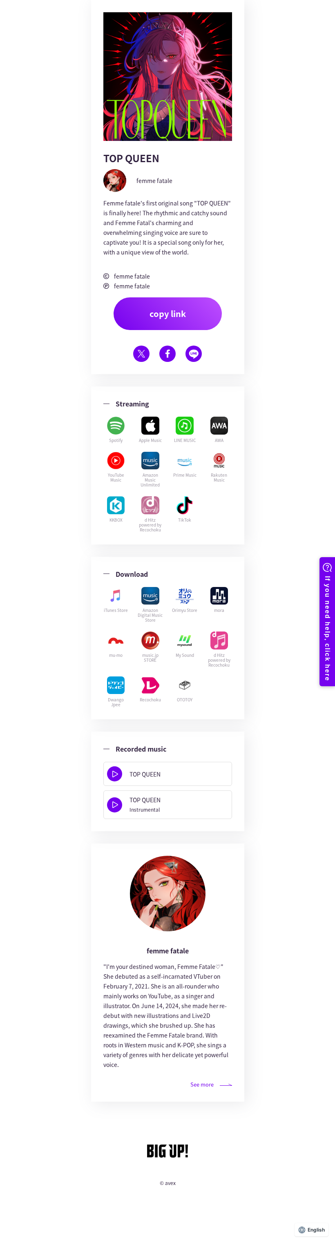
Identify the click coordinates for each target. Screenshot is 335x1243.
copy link (168, 313)
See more (202, 1084)
